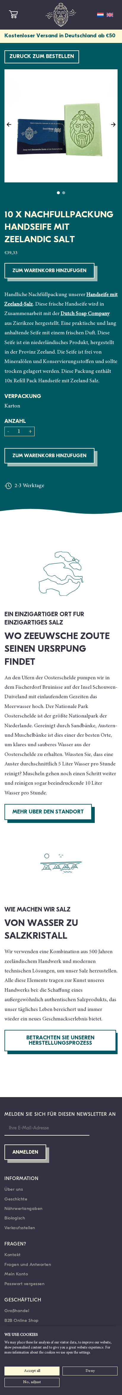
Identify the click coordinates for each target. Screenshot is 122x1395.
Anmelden (25, 1152)
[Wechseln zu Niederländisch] (100, 14)
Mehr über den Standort (48, 812)
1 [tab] (58, 192)
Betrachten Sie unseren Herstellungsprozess (60, 1041)
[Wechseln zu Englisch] (110, 14)
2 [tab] (63, 192)
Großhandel (16, 1310)
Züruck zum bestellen (41, 57)
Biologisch (14, 1218)
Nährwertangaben (23, 1208)
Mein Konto (16, 1274)
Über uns (13, 1189)
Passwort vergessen (24, 1283)
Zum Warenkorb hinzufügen (49, 271)
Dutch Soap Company (85, 314)
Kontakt (12, 1254)
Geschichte (15, 1199)
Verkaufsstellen (19, 1227)
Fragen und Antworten (27, 1264)
